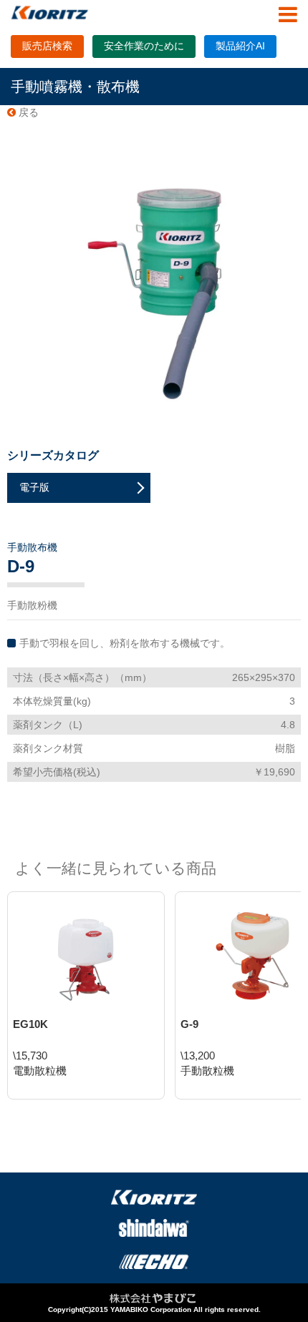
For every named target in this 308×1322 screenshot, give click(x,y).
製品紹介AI (240, 46)
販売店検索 (47, 46)
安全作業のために (144, 46)
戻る (27, 112)
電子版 (34, 487)
